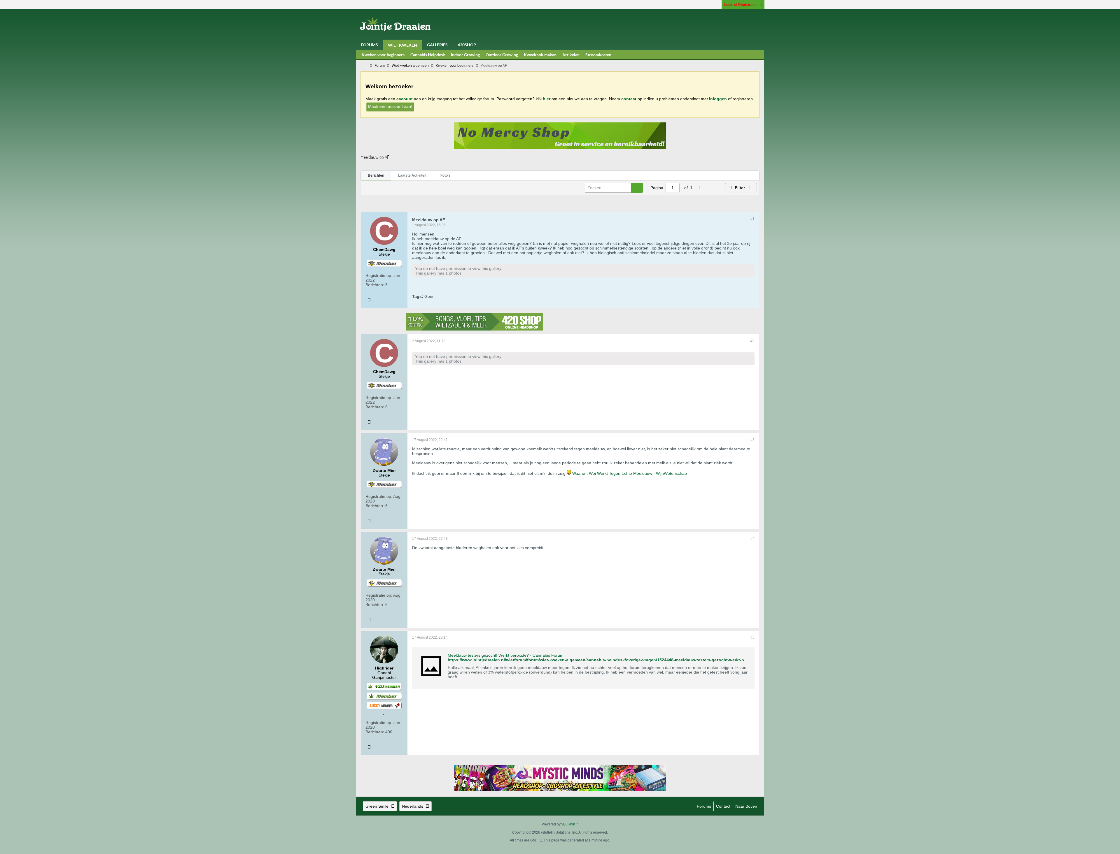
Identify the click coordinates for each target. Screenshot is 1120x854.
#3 (752, 440)
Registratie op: (378, 275)
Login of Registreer (740, 5)
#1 (752, 219)
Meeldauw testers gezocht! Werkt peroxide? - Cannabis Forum (506, 655)
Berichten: (374, 284)
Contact (723, 806)
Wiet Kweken (402, 45)
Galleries (437, 44)
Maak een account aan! (390, 106)
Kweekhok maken (540, 54)
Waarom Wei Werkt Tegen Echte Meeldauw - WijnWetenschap (629, 473)
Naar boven (746, 806)
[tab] (376, 176)
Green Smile (376, 806)
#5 (752, 637)
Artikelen (571, 54)
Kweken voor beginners (383, 54)
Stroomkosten (598, 54)
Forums (369, 44)
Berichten (376, 175)
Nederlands (412, 806)
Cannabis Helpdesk (427, 54)
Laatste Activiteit (412, 175)
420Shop (467, 44)
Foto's (445, 175)
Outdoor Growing (502, 54)
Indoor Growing (465, 54)
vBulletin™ (570, 824)
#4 (752, 539)
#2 (752, 341)
